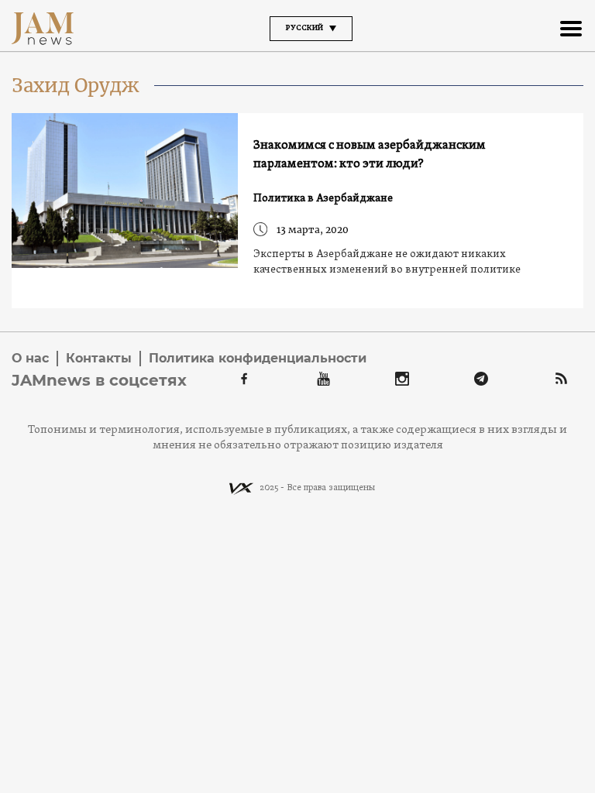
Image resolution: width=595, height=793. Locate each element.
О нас (30, 358)
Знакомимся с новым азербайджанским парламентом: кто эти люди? (369, 155)
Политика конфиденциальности (257, 358)
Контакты (99, 358)
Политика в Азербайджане (323, 198)
